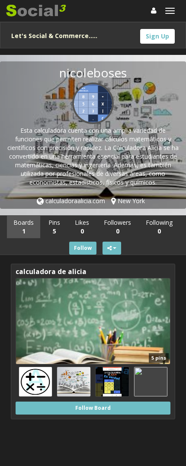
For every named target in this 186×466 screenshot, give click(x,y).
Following (159, 226)
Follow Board (93, 408)
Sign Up (157, 36)
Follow (83, 248)
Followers (117, 226)
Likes (82, 226)
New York (130, 201)
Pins (54, 226)
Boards (23, 226)
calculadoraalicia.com (74, 201)
